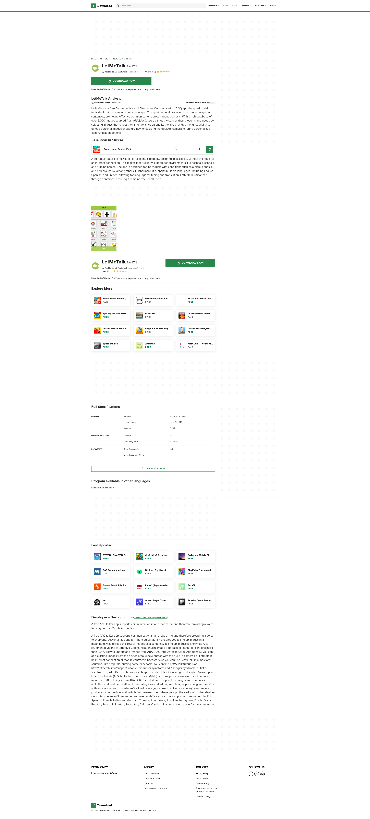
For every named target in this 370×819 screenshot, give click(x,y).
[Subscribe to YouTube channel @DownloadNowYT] (262, 774)
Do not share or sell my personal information (206, 790)
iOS (234, 6)
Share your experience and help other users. (138, 89)
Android (245, 6)
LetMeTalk (119, 66)
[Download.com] (101, 5)
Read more (211, 103)
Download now (124, 81)
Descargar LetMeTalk (101, 487)
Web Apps (259, 6)
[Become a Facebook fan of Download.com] (251, 774)
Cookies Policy (202, 783)
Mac (225, 6)
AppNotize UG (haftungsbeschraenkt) (151, 617)
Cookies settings (203, 796)
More (272, 5)
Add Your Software (152, 778)
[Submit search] (118, 5)
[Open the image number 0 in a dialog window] (103, 228)
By (120, 72)
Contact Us (149, 783)
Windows (212, 6)
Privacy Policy (202, 773)
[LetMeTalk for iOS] (95, 68)
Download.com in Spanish (155, 788)
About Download (151, 773)
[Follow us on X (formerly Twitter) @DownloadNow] (256, 774)
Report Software (155, 468)
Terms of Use (202, 778)
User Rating (150, 72)
